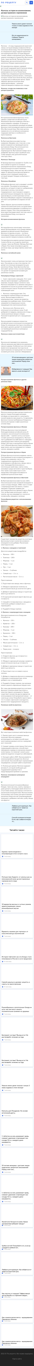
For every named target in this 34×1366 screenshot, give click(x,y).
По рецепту (8, 3)
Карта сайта (17, 1359)
